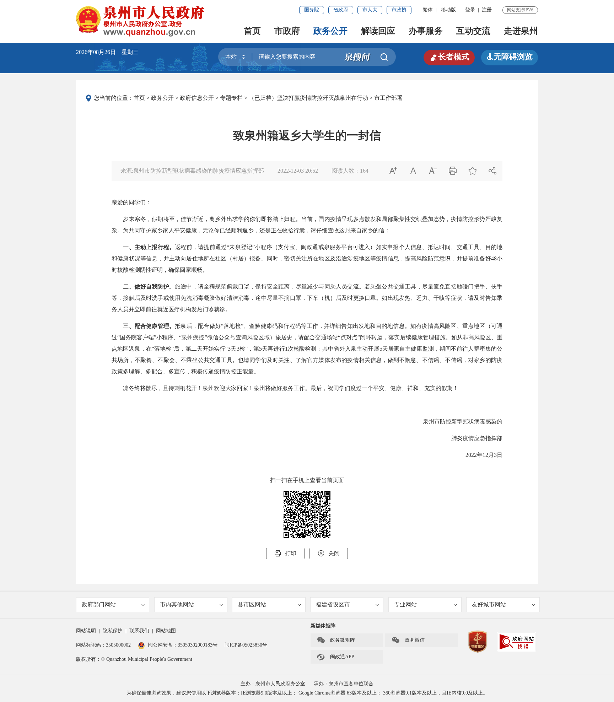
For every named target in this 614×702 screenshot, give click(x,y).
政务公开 (330, 31)
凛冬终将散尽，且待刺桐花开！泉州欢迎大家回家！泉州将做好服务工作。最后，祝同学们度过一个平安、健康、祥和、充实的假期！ (290, 388)
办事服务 (426, 31)
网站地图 (166, 630)
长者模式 (449, 56)
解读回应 (378, 31)
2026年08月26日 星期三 (107, 52)
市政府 (287, 31)
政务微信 (408, 640)
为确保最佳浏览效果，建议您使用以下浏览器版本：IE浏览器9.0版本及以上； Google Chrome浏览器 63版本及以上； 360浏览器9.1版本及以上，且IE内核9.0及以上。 (307, 693)
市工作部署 (388, 98)
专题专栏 (231, 98)
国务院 (311, 9)
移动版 (448, 9)
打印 (285, 553)
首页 (252, 31)
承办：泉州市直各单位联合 (343, 683)
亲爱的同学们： (131, 202)
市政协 (399, 9)
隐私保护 (113, 630)
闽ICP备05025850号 (246, 645)
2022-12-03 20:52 (298, 171)
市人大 (369, 9)
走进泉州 (521, 31)
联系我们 (139, 630)
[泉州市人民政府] (141, 21)
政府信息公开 (197, 98)
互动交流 (473, 31)
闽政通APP (335, 657)
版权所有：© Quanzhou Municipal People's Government (134, 659)
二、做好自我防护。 (149, 287)
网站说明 (86, 630)
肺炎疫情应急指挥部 (476, 438)
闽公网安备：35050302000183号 (182, 645)
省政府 (340, 9)
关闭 (329, 553)
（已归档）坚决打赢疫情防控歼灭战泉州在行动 (308, 98)
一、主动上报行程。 (149, 247)
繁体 (428, 9)
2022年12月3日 (483, 455)
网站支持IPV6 (520, 9)
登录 (470, 9)
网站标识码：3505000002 (103, 645)
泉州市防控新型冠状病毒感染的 (462, 421)
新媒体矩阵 (323, 625)
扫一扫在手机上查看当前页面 (307, 480)
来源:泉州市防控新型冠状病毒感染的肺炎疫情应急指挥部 (192, 171)
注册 (487, 9)
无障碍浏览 (509, 56)
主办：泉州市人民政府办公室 (273, 683)
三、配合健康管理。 (149, 326)
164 (364, 171)
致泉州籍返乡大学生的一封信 (307, 135)
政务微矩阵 (336, 640)
